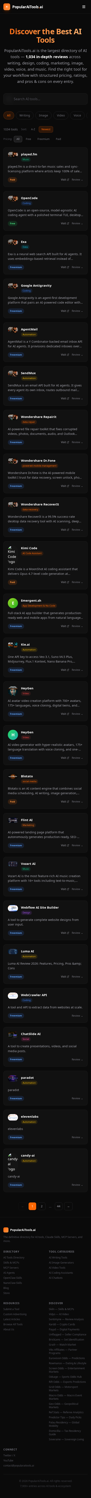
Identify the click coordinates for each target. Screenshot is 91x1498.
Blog (6, 1288)
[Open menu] (84, 7)
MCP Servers (11, 1267)
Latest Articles (11, 1319)
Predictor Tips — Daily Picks (65, 1417)
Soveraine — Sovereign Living (66, 1439)
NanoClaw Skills (12, 1283)
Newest (45, 129)
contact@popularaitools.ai (18, 1465)
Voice (77, 115)
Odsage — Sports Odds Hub (65, 1377)
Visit (63, 179)
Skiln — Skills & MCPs (61, 1309)
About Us (8, 1329)
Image (43, 115)
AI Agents (9, 1273)
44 (58, 1206)
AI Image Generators (61, 1262)
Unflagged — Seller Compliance (67, 1334)
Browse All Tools (13, 1324)
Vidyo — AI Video (59, 1314)
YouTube (8, 1460)
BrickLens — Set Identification (66, 1339)
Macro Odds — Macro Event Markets (65, 1397)
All (9, 115)
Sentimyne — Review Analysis (66, 1319)
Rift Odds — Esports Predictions (67, 1382)
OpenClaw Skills (12, 1278)
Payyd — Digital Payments (64, 1329)
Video (61, 115)
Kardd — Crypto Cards (62, 1324)
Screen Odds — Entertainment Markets (67, 1370)
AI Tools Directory (13, 1257)
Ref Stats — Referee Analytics (66, 1412)
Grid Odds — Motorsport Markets (63, 1388)
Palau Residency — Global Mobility (64, 1424)
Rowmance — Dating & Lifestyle (67, 1363)
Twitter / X (9, 1455)
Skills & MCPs (11, 1262)
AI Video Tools (57, 1267)
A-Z (33, 129)
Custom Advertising (14, 1314)
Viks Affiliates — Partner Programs (63, 1351)
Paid (58, 139)
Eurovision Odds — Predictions (67, 1358)
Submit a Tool (11, 1309)
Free (28, 139)
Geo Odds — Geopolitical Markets (63, 1405)
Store (6, 1293)
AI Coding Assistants (61, 1273)
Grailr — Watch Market (62, 1344)
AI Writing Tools (58, 1257)
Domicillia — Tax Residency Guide (65, 1432)
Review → (77, 179)
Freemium (43, 139)
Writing (24, 115)
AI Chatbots (56, 1278)
